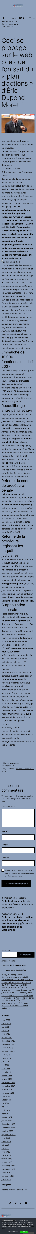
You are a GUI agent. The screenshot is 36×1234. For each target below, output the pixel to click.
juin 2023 (5, 1145)
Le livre (15, 727)
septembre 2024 (9, 1093)
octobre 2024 (7, 1089)
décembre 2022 (8, 1166)
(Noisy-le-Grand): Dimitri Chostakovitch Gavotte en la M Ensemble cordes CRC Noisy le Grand (17, 977)
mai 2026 (5, 1030)
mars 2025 (6, 1072)
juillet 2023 (6, 1141)
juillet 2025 (6, 1058)
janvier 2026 (7, 1037)
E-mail (5, 845)
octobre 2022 (7, 1173)
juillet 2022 (6, 1180)
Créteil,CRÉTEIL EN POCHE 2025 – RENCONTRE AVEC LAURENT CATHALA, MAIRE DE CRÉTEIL (16, 984)
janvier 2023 (7, 1162)
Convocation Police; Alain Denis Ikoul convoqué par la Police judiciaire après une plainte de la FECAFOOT (18, 997)
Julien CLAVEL (10, 766)
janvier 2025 (7, 1079)
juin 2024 (5, 1103)
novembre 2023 (8, 1128)
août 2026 (6, 1020)
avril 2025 (6, 1069)
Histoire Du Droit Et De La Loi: (14, 1190)
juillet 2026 (6, 1023)
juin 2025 (5, 1062)
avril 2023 (6, 1152)
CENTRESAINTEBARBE (14, 18)
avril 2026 (6, 1034)
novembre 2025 (8, 1044)
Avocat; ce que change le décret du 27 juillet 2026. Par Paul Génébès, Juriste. (18, 991)
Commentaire (8, 806)
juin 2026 (5, 1027)
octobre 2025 (7, 1048)
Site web (5, 858)
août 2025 (6, 1055)
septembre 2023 (9, 1134)
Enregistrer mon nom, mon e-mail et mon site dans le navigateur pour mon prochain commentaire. (19, 873)
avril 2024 (6, 1110)
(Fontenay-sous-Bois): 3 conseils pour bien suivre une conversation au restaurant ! (18, 1005)
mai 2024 (6, 1107)
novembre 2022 (8, 1169)
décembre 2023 (8, 1124)
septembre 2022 (9, 1176)
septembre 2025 (9, 1051)
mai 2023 (5, 1148)
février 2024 (7, 1117)
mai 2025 (5, 1065)
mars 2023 (6, 1155)
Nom (4, 832)
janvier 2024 (7, 1121)
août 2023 (6, 1138)
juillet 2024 (6, 1100)
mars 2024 (6, 1114)
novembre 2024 (8, 1086)
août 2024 (6, 1096)
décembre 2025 (8, 1041)
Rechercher (7, 950)
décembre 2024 (8, 1082)
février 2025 (7, 1076)
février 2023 (7, 1159)
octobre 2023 (7, 1131)
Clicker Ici (15, 738)
